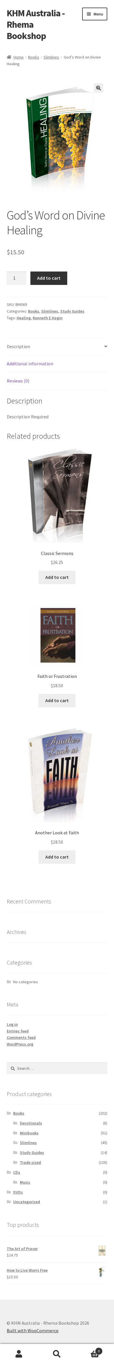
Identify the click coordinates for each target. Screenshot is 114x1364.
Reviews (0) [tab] (18, 381)
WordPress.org (20, 1044)
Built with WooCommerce (32, 1330)
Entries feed (18, 1031)
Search (57, 1354)
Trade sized (30, 1162)
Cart (88, 1349)
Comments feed (21, 1037)
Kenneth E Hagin (48, 317)
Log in (12, 1024)
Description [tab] (18, 346)
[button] (98, 88)
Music (25, 1182)
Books (33, 57)
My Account (19, 1354)
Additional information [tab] (30, 363)
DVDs (18, 1192)
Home (18, 57)
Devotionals (31, 1123)
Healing (24, 317)
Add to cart (49, 278)
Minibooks (29, 1133)
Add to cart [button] (57, 577)
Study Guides (72, 311)
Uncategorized (26, 1201)
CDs (16, 1172)
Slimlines (51, 57)
